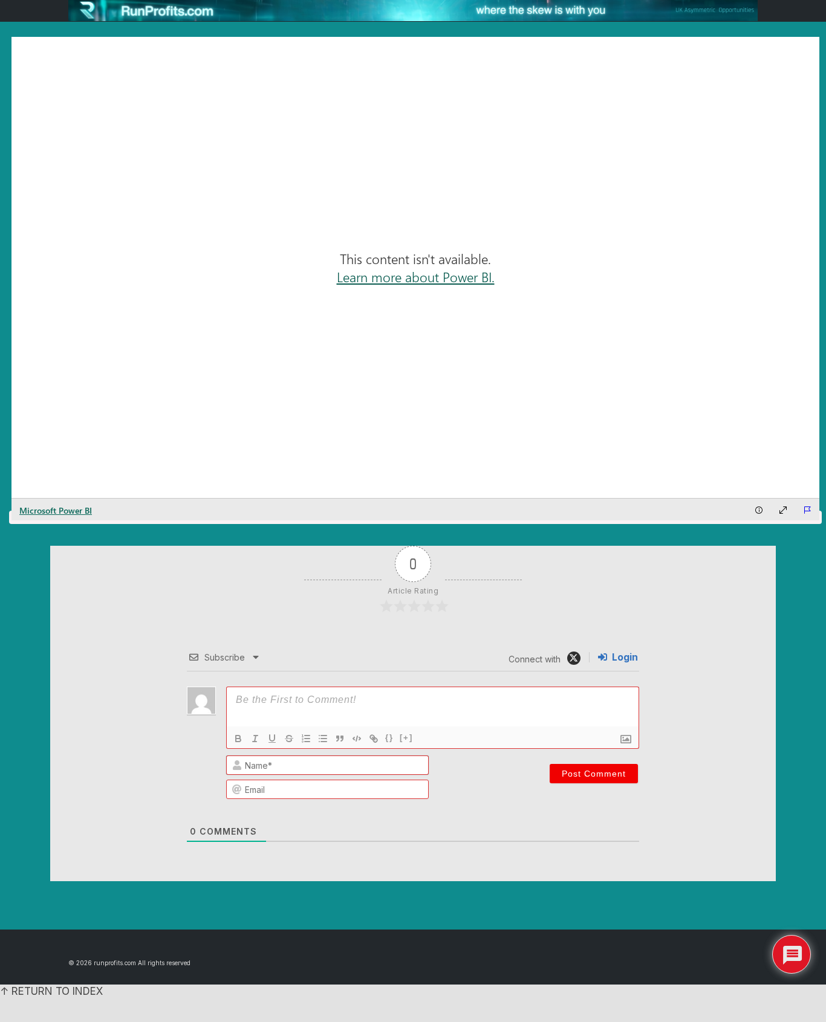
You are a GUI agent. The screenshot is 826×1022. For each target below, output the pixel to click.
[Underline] (272, 738)
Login (624, 657)
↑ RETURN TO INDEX (51, 991)
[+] (406, 737)
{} (389, 737)
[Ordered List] (306, 738)
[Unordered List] (322, 738)
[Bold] (238, 738)
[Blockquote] (339, 738)
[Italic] (255, 738)
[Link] (373, 738)
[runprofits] (413, 10)
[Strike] (289, 738)
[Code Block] (356, 738)
